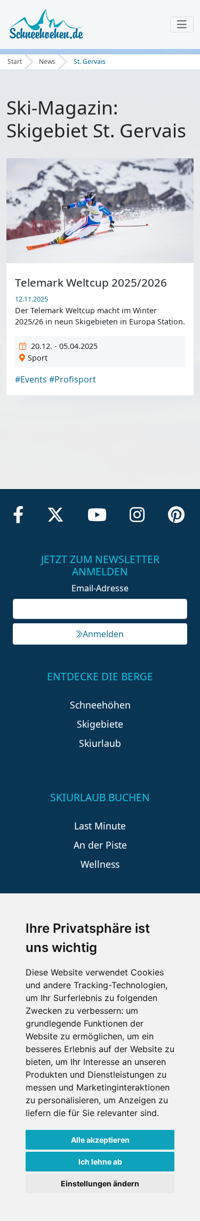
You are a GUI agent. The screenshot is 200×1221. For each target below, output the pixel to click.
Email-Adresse (100, 588)
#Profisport (72, 379)
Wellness (100, 864)
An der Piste (100, 845)
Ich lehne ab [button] (100, 1161)
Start (14, 61)
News (47, 61)
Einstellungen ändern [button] (100, 1183)
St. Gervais (90, 61)
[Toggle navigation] (182, 24)
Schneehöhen (100, 704)
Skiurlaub (100, 743)
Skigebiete (100, 724)
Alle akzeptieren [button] (100, 1139)
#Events (31, 379)
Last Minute (100, 825)
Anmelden (103, 634)
